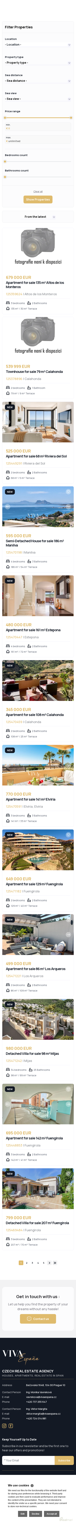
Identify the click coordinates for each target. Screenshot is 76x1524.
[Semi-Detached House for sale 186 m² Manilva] (38, 506)
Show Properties (38, 199)
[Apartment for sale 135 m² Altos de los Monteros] (38, 248)
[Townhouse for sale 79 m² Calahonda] (38, 337)
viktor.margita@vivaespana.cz (43, 1413)
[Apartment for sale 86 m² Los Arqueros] (38, 934)
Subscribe (64, 1460)
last (55, 1263)
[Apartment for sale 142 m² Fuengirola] (38, 1104)
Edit (23, 1514)
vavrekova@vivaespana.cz (41, 1397)
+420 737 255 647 (36, 1401)
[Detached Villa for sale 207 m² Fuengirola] (38, 1188)
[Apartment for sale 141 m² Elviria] (38, 765)
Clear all (38, 191)
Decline (35, 1514)
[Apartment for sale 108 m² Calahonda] (38, 680)
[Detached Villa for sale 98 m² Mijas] (38, 1019)
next (49, 1263)
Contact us (41, 1319)
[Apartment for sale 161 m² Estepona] (38, 595)
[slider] (5, 117)
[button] (38, 44)
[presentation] (7, 422)
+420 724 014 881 (36, 1418)
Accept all (52, 1514)
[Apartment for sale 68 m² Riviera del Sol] (38, 422)
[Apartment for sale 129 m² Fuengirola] (38, 849)
